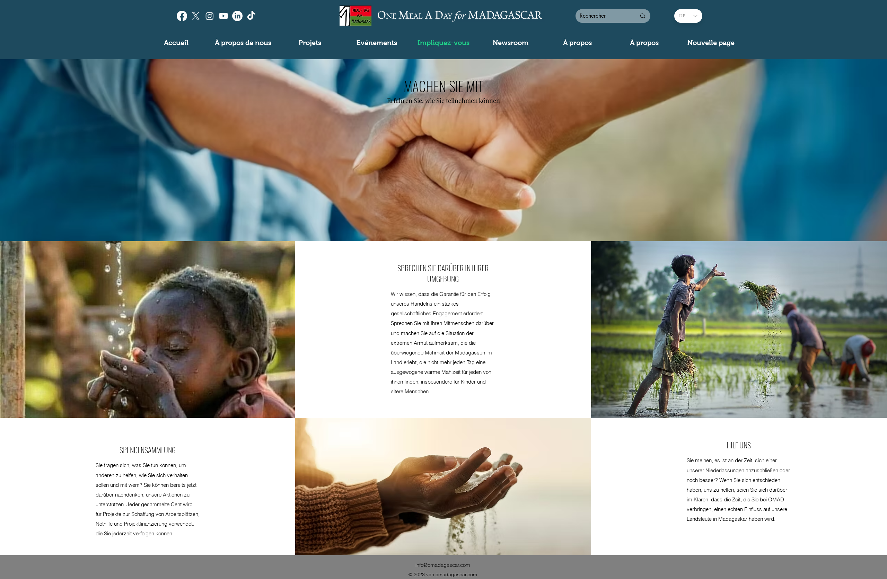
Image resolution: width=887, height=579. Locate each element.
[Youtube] (223, 16)
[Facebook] (182, 16)
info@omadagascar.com (442, 565)
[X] (196, 16)
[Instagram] (209, 16)
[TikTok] (251, 16)
